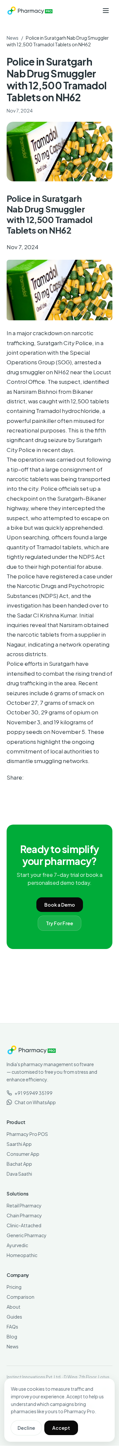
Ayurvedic (17, 1245)
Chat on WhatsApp (35, 1102)
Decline (26, 1428)
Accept (61, 1428)
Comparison (20, 1297)
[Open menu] (105, 10)
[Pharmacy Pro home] (30, 11)
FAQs (12, 1327)
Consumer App (23, 1154)
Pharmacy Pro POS (27, 1134)
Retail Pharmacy (24, 1205)
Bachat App (19, 1164)
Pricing (14, 1287)
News (13, 38)
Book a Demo (59, 905)
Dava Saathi (19, 1174)
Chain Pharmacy (24, 1215)
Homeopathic (22, 1255)
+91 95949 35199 (34, 1093)
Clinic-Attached (24, 1225)
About (13, 1307)
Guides (14, 1317)
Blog (12, 1336)
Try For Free (59, 923)
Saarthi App (19, 1144)
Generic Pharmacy (27, 1235)
